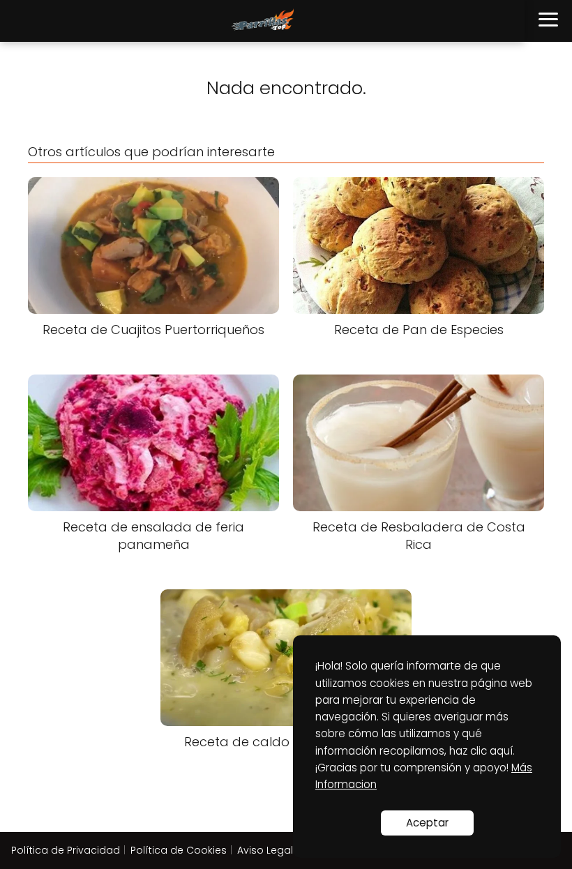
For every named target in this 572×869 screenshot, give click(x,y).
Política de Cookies (178, 850)
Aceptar (427, 822)
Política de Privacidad (65, 850)
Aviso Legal (265, 850)
